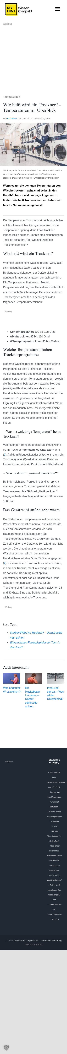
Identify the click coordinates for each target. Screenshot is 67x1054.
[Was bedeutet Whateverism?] (11, 678)
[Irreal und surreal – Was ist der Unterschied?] (55, 678)
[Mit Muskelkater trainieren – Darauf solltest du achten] (33, 678)
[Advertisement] (33, 59)
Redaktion (12, 118)
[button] (6, 1048)
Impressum (32, 940)
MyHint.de (20, 940)
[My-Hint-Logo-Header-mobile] (18, 4)
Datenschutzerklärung (51, 940)
